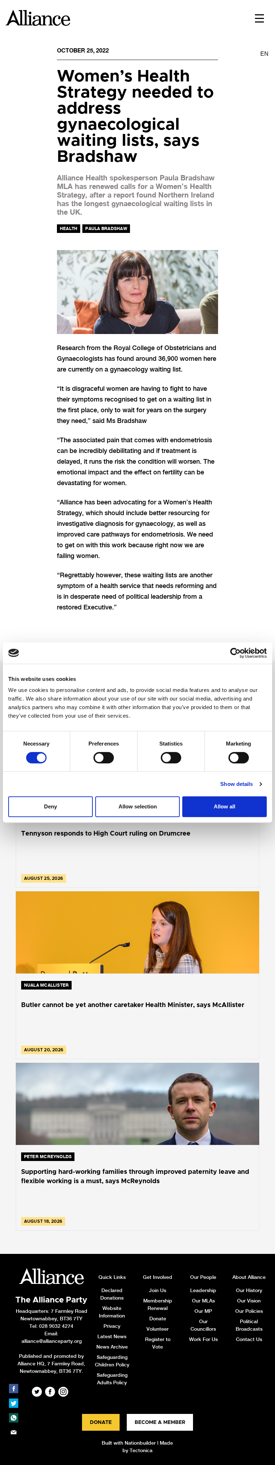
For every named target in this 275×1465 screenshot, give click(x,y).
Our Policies (249, 1311)
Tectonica (141, 1450)
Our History (249, 1290)
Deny (50, 806)
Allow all (224, 806)
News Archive (112, 1347)
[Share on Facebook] (13, 1388)
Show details (236, 784)
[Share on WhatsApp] (13, 1417)
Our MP (203, 1311)
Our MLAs (203, 1301)
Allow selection (138, 806)
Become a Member (160, 1422)
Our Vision (249, 1301)
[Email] (13, 1432)
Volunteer (157, 1329)
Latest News (111, 1336)
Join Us (157, 1290)
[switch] (103, 757)
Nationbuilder (140, 1443)
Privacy (111, 1326)
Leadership (203, 1290)
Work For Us (203, 1339)
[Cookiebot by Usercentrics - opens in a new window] (235, 653)
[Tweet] (13, 1403)
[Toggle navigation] (259, 18)
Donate (157, 1318)
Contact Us (249, 1339)
